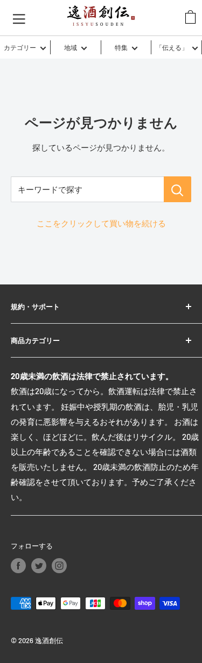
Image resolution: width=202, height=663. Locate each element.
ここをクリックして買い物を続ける (101, 223)
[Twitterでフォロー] (38, 565)
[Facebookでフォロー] (18, 565)
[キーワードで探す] (177, 189)
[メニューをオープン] (19, 17)
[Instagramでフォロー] (59, 565)
